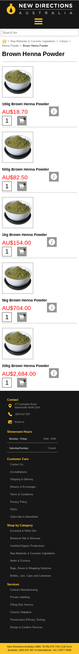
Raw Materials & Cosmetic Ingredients (32, 553)
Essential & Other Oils (23, 530)
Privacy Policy (18, 501)
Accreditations (18, 471)
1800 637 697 (26, 650)
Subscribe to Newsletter (24, 516)
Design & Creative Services (26, 627)
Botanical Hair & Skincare (25, 538)
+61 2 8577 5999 (61, 650)
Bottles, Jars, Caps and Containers (30, 575)
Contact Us (16, 464)
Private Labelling (20, 597)
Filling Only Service (21, 604)
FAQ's (13, 509)
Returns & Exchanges (23, 486)
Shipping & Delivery (21, 479)
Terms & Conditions (21, 494)
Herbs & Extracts (20, 560)
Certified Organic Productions (27, 545)
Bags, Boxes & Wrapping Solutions (30, 568)
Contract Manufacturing (23, 589)
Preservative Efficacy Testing (27, 619)
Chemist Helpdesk (21, 612)
